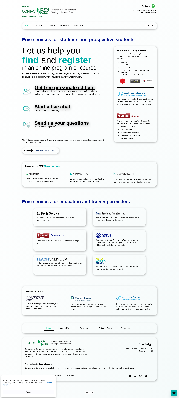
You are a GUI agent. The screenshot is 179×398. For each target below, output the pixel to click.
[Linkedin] (145, 375)
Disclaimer (57, 376)
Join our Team (64, 25)
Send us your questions (62, 123)
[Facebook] (130, 375)
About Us (37, 25)
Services (50, 25)
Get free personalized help (65, 87)
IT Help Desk (69, 376)
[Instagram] (140, 375)
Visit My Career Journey (45, 150)
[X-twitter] (135, 375)
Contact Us (77, 25)
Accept (28, 392)
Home (27, 25)
